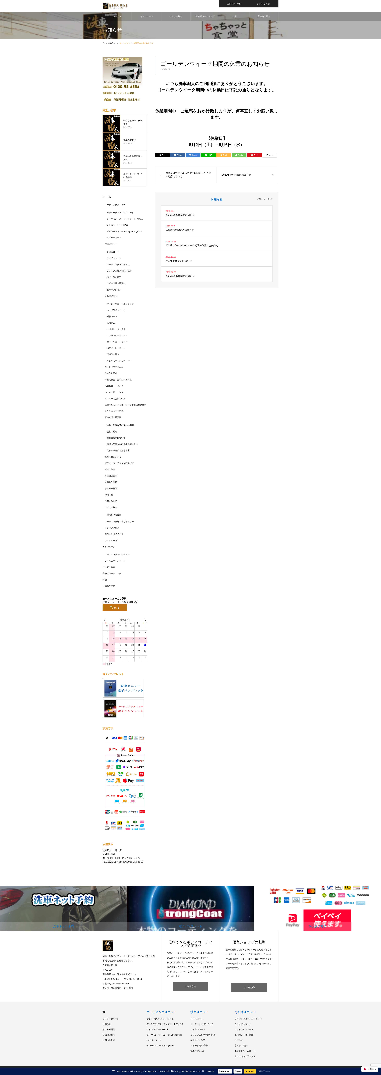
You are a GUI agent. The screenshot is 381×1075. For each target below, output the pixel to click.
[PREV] (105, 620)
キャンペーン (146, 16)
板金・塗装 (110, 469)
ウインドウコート (243, 1024)
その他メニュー (112, 296)
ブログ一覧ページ (111, 1019)
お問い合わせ (263, 4)
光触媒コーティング (205, 16)
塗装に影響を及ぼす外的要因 (120, 425)
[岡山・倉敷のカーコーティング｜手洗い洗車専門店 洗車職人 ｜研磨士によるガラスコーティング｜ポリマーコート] (116, 6)
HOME (104, 1012)
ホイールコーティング (117, 342)
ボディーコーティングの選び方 (119, 463)
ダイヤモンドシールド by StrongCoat (124, 231)
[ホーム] (103, 43)
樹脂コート (112, 316)
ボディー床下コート (116, 348)
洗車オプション (114, 289)
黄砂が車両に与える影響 (118, 450)
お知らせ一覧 (263, 199)
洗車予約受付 (111, 373)
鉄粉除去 (111, 323)
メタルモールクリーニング (119, 360)
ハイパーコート (114, 237)
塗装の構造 (112, 431)
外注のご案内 (111, 476)
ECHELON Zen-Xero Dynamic (161, 1045)
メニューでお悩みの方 (115, 398)
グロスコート (113, 252)
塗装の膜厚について (116, 438)
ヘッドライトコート (116, 310)
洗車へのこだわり (113, 457)
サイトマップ (111, 540)
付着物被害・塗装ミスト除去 (118, 379)
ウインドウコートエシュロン (120, 304)
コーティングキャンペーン (117, 554)
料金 (234, 16)
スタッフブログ (112, 528)
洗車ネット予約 (234, 4)
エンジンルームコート (117, 335)
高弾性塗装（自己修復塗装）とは (122, 444)
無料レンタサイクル (114, 534)
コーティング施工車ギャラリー (119, 521)
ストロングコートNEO (117, 225)
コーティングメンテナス (118, 264)
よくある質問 (111, 488)
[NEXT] (144, 620)
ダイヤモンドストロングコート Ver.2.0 (125, 219)
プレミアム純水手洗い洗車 (119, 271)
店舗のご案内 (263, 16)
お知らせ (109, 494)
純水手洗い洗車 (114, 277)
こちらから (190, 986)
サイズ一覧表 (176, 16)
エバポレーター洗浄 (116, 329)
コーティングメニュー (115, 204)
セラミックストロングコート (120, 212)
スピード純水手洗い (116, 283)
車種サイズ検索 (114, 515)
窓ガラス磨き (113, 354)
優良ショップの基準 (114, 411)
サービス (117, 16)
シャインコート (114, 258)
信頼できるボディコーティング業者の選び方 (125, 405)
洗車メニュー (111, 244)
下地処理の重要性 (113, 417)
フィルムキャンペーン (115, 561)
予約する (115, 607)
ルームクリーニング (114, 392)
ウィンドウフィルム (114, 367)
